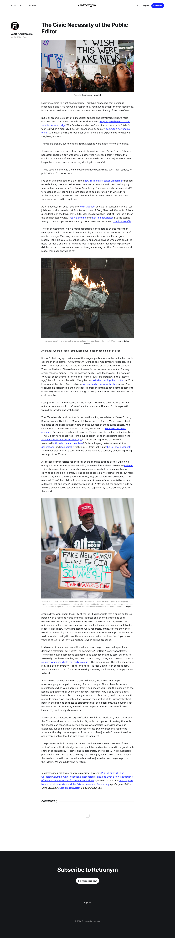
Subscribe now (89, 881)
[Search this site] (138, 6)
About (22, 5)
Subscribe (157, 5)
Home (13, 5)
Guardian (69, 787)
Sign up (87, 903)
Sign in (146, 5)
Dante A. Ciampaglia (22, 33)
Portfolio (32, 5)
